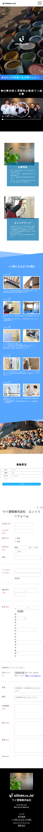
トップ (21, 814)
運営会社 (21, 826)
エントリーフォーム (21, 823)
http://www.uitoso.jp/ (21, 807)
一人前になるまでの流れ (21, 820)
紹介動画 (21, 817)
